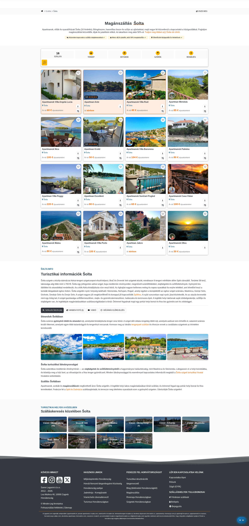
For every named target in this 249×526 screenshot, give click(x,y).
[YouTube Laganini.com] (59, 480)
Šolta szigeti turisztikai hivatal (189, 372)
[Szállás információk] (78, 106)
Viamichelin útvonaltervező (96, 497)
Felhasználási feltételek (52, 508)
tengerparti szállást (140, 324)
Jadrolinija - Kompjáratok (95, 493)
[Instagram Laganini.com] (52, 480)
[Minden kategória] (44, 63)
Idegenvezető (132, 483)
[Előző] (45, 85)
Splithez (137, 295)
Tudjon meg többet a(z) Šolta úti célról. (162, 32)
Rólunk (172, 482)
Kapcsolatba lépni (177, 477)
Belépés (175, 502)
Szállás (48, 11)
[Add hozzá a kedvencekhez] (78, 72)
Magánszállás (132, 493)
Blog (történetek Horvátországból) (141, 488)
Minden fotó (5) (76, 310)
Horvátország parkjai (93, 488)
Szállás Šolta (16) (53, 310)
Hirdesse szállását (180, 497)
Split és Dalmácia (74, 389)
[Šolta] (61, 347)
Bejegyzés (176, 506)
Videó (93, 310)
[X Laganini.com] (67, 480)
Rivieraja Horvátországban (138, 497)
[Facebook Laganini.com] (44, 480)
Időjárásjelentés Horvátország (97, 479)
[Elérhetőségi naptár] (78, 111)
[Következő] (76, 85)
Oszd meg (202, 11)
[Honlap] (42, 11)
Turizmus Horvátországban (96, 502)
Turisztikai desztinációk (137, 479)
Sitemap (68, 508)
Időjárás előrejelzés (114, 310)
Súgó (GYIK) (175, 486)
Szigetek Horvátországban (138, 502)
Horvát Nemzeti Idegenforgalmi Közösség (103, 483)
